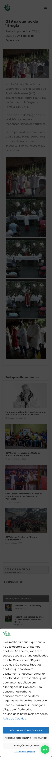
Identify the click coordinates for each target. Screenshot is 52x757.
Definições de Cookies (26, 745)
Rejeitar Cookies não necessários (26, 738)
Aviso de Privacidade (24, 751)
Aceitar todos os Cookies (26, 730)
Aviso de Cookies (14, 718)
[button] (45, 749)
